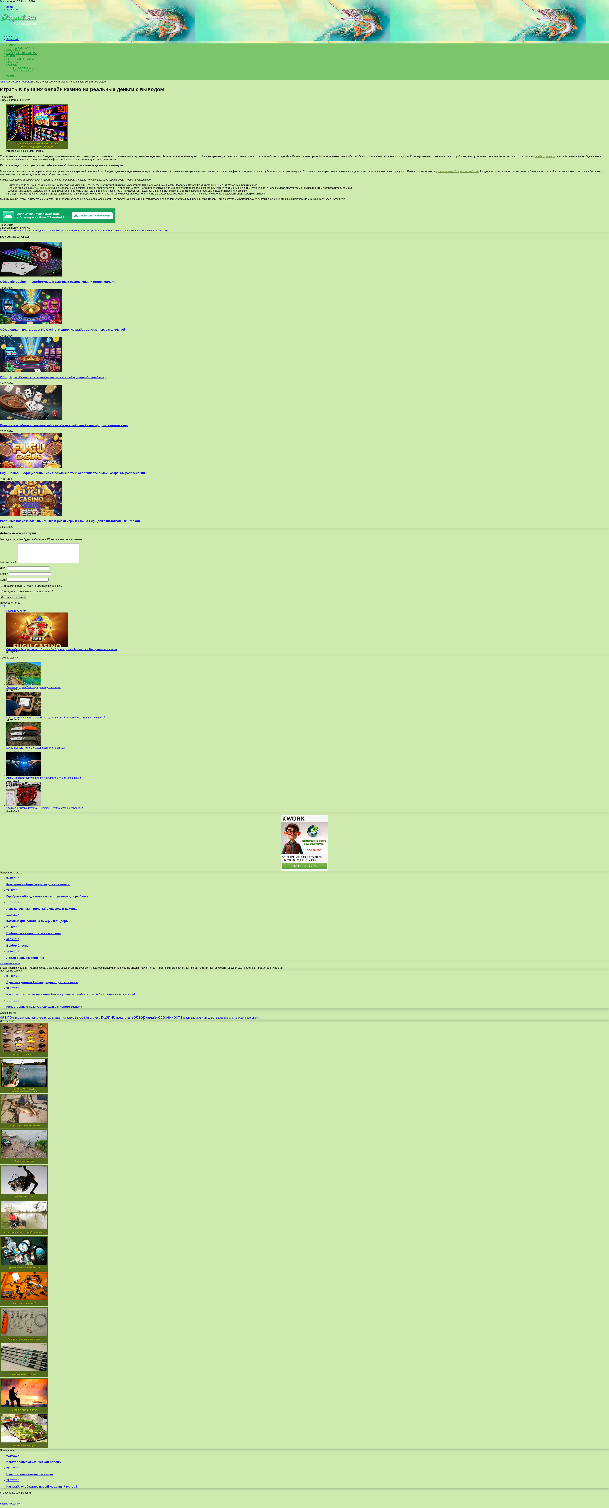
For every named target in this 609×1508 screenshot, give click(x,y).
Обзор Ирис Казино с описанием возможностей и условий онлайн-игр (53, 377)
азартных (30, 1017)
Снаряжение (15, 62)
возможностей (59, 1018)
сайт (242, 1018)
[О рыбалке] (19, 31)
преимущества (207, 1017)
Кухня (10, 56)
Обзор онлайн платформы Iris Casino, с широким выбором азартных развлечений (62, 329)
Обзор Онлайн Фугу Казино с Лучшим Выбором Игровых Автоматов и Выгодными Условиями (61, 649)
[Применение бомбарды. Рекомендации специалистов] (24, 1092)
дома (92, 1018)
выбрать (82, 1017)
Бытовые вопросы (24, 67)
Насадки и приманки (21, 53)
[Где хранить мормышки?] (24, 1305)
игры (97, 1017)
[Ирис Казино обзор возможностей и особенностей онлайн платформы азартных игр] (31, 419)
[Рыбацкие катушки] (24, 1198)
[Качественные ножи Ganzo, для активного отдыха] (23, 745)
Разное (11, 64)
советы (249, 1017)
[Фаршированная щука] (24, 1447)
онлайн (152, 1017)
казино (108, 1017)
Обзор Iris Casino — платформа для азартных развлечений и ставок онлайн (57, 281)
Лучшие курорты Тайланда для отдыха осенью (33, 687)
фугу (256, 1018)
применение (225, 1018)
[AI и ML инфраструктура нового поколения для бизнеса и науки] (23, 775)
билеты (40, 1018)
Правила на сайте (23, 47)
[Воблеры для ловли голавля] (24, 1056)
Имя (3, 568)
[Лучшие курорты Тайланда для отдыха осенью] (23, 684)
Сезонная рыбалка (20, 59)
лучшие (121, 1017)
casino (6, 1017)
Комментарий (9, 562)
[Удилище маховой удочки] (24, 1376)
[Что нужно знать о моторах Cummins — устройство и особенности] (23, 805)
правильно (189, 1017)
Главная (5, 81)
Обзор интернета (23, 70)
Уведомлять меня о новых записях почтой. (29, 591)
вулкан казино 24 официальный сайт (457, 171)
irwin (22, 1018)
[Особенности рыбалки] (24, 1412)
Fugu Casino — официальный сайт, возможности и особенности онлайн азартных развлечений (72, 473)
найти (130, 1018)
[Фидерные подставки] (24, 1163)
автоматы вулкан (42, 188)
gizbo (15, 1017)
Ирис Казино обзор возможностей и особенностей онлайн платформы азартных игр (64, 425)
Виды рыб (13, 50)
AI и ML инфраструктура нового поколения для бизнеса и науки (43, 778)
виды (48, 1017)
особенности (170, 1017)
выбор (70, 1017)
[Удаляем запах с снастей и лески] (24, 1269)
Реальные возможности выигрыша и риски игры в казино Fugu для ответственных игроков (70, 521)
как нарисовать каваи (10, 964)
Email (4, 574)
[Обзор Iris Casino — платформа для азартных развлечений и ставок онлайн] (31, 275)
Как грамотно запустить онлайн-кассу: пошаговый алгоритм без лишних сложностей (55, 717)
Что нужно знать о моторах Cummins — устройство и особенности (45, 808)
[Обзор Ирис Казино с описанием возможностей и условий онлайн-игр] (31, 371)
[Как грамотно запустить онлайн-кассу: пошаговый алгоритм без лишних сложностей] (23, 714)
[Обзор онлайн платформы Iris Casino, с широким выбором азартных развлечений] (31, 323)
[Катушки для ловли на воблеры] (24, 1127)
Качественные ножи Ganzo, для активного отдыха (35, 747)
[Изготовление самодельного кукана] (24, 1341)
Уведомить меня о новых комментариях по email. (33, 585)
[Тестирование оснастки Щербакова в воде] (24, 1234)
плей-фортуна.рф (545, 156)
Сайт (3, 579)
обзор (139, 1017)
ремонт (236, 1018)
